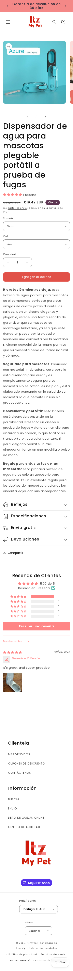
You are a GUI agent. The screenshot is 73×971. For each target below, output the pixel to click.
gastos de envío (17, 208)
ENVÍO (12, 808)
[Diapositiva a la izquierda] (27, 116)
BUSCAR (14, 799)
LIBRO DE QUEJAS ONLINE (26, 818)
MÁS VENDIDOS (19, 754)
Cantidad (9, 254)
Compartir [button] (15, 553)
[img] (12, 652)
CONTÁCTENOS (19, 773)
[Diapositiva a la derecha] (45, 116)
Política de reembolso (43, 948)
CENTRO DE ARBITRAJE (24, 827)
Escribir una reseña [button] (36, 626)
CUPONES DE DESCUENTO (26, 763)
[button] (8, 21)
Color (7, 236)
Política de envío (20, 960)
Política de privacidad (23, 954)
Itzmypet (32, 943)
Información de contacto (51, 960)
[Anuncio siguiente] (65, 5)
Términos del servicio (54, 954)
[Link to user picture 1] (13, 682)
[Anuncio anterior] (7, 5)
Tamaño (9, 218)
